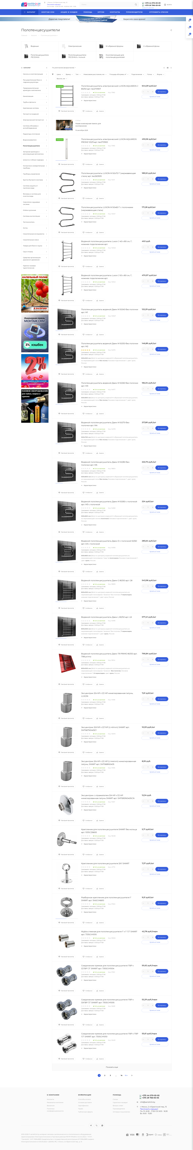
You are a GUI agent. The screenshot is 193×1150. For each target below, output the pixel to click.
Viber (96, 1125)
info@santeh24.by (147, 1102)
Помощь (117, 1095)
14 (121, 1075)
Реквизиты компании (55, 1102)
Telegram (90, 1125)
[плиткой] (164, 68)
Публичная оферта (85, 1112)
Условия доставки (85, 1102)
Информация (84, 1095)
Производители (119, 1109)
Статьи (115, 1099)
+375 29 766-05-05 (152, 5)
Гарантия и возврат (120, 1102)
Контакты (50, 1099)
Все (126, 1075)
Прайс (80, 1109)
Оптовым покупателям (121, 1112)
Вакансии (51, 1105)
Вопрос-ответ (118, 1105)
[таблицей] (171, 68)
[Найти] (136, 4)
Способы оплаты (84, 1099)
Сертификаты (83, 1105)
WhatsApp (102, 1125)
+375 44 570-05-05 (152, 3)
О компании (53, 1095)
